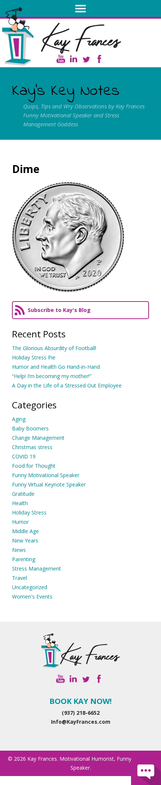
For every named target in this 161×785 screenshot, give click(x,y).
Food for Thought (33, 465)
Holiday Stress (29, 512)
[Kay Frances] (80, 650)
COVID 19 (24, 456)
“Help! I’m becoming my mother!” (51, 376)
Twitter (86, 59)
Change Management (38, 437)
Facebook (99, 59)
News (19, 549)
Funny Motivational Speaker (45, 475)
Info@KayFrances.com (80, 721)
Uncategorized (29, 587)
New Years (25, 540)
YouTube (61, 59)
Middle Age (25, 531)
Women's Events (32, 596)
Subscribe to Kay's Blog (59, 309)
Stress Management (36, 568)
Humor (20, 521)
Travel (19, 577)
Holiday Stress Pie (33, 357)
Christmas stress (32, 447)
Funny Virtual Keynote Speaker (49, 484)
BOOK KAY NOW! (80, 701)
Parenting (23, 559)
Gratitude (23, 493)
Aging (18, 419)
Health (20, 503)
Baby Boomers (30, 428)
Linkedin (73, 59)
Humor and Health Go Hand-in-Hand (56, 366)
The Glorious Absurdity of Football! (54, 348)
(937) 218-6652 (81, 712)
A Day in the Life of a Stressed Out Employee (67, 385)
